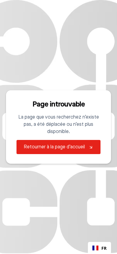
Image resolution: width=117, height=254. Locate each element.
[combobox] (99, 248)
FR (103, 248)
